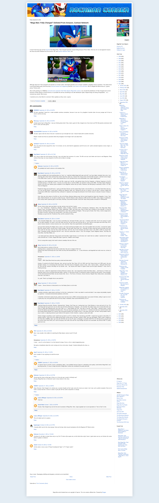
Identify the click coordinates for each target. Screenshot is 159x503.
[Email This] (49, 101)
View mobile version (71, 479)
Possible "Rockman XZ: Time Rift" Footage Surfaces (124, 295)
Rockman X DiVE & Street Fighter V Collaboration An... (124, 256)
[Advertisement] (123, 350)
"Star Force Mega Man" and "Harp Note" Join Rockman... (123, 145)
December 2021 (123, 310)
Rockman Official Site (122, 385)
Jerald (35, 444)
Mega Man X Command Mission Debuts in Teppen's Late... (123, 121)
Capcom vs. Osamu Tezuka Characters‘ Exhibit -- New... (124, 233)
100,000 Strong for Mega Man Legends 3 (123, 395)
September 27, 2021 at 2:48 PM (46, 385)
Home (71, 476)
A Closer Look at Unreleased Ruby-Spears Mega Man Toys (123, 151)
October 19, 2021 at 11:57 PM (47, 425)
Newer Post (33, 476)
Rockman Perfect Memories (121, 407)
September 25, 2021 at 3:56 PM (48, 340)
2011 (120, 62)
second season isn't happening (60, 86)
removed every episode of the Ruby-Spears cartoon (64, 90)
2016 (120, 73)
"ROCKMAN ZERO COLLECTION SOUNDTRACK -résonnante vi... (124, 239)
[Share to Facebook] (53, 101)
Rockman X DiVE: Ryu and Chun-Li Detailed (124, 284)
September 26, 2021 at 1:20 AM (52, 218)
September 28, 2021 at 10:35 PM (55, 397)
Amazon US (120, 46)
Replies (37, 163)
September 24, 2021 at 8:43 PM (47, 120)
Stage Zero (119, 409)
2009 (120, 58)
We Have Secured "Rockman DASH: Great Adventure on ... (123, 262)
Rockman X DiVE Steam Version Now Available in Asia (124, 215)
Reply (35, 116)
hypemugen (37, 425)
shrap (39, 204)
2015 (120, 71)
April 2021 (122, 91)
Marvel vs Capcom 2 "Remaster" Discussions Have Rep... (123, 245)
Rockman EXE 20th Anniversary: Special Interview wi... (124, 278)
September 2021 (124, 102)
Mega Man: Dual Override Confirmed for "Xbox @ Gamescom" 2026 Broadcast (123, 437)
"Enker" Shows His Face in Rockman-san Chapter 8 (124, 127)
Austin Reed (41, 404)
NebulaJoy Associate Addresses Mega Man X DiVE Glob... (124, 108)
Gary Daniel (37, 154)
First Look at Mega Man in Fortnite (122, 449)
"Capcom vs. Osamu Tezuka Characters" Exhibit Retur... (123, 114)
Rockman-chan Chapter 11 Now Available (123, 267)
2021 (120, 83)
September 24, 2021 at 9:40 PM (49, 131)
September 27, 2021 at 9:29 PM (50, 362)
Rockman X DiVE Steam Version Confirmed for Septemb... (123, 157)
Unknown (40, 166)
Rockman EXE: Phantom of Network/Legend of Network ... (123, 209)
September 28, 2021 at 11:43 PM (50, 415)
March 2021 (123, 89)
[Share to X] (52, 101)
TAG (35, 331)
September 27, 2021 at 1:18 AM (52, 256)
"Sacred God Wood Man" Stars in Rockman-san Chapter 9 (124, 221)
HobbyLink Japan (121, 50)
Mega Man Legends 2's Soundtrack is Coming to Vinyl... (124, 289)
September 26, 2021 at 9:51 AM (48, 245)
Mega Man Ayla (120, 403)
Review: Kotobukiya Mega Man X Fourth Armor (124, 169)
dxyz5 (35, 352)
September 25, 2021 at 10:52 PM (49, 204)
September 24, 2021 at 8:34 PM (47, 110)
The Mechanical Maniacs (123, 415)
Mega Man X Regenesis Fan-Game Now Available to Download (123, 431)
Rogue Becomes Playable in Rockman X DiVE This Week (124, 196)
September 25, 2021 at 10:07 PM (52, 173)
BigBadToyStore (121, 48)
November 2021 (123, 306)
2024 (120, 318)
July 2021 (122, 98)
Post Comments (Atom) (42, 483)
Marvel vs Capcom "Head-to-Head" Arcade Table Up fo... (124, 184)
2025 (120, 320)
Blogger (104, 492)
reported (48, 49)
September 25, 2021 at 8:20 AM (44, 331)
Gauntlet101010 (38, 131)
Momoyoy (36, 120)
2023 (120, 316)
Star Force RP (120, 411)
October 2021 (123, 304)
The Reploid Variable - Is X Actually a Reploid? (123, 178)
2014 (120, 69)
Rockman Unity (120, 386)
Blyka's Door (120, 398)
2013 (120, 67)
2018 (120, 77)
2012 (120, 64)
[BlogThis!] (50, 101)
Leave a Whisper (42, 397)
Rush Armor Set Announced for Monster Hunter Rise (123, 227)
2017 (120, 75)
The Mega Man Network (122, 417)
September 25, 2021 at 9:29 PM (50, 166)
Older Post (108, 476)
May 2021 (122, 93)
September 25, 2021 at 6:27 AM (47, 154)
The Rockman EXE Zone (123, 422)
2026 (120, 322)
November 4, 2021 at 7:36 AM (46, 434)
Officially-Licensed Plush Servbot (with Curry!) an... (124, 251)
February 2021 (123, 87)
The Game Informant (122, 413)
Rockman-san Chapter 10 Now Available (123, 301)
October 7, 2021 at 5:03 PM (51, 404)
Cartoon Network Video (64, 51)
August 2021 (123, 100)
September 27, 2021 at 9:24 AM (48, 283)
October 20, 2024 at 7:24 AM (44, 444)
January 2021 (123, 85)
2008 (120, 56)
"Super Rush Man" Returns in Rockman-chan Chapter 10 (123, 163)
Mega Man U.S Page (122, 383)
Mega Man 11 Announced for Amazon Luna (123, 173)
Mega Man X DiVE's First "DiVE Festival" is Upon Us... (124, 190)
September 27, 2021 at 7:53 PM (52, 303)
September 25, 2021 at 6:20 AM (47, 143)
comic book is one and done (79, 86)
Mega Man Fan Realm (122, 405)
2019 (120, 79)
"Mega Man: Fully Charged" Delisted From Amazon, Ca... (123, 272)
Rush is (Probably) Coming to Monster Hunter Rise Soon (123, 133)
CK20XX (40, 362)
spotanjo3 (36, 143)
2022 (120, 314)
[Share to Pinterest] (55, 101)
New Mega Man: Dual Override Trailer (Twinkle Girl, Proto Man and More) (123, 444)
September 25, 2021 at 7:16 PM (45, 352)
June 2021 (122, 96)
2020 (120, 81)
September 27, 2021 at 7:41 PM (52, 290)
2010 (120, 60)
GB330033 (36, 110)
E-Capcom (119, 381)
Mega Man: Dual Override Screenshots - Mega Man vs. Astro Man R (123, 455)
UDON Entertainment (122, 388)
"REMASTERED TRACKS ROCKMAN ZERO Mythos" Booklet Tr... (123, 203)
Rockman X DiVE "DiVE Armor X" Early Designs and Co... (123, 139)
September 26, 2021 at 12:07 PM (47, 375)
